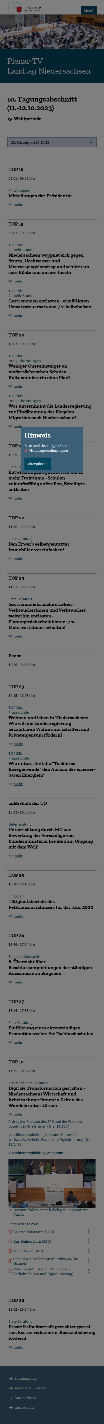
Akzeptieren (38, 463)
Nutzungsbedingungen (48, 450)
